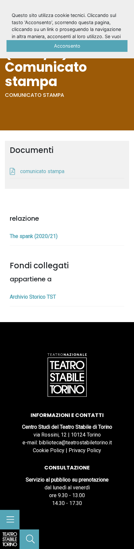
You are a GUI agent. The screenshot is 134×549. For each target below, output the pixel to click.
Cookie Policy (48, 450)
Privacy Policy (85, 450)
